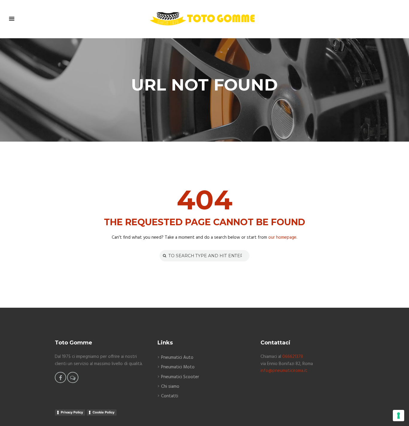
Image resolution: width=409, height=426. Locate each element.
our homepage (282, 237)
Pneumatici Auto (177, 357)
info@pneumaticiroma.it (283, 370)
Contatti (169, 396)
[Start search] (163, 256)
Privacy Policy (72, 412)
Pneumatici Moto (178, 367)
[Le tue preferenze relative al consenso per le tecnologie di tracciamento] (398, 415)
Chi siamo (170, 386)
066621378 (292, 356)
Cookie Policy (103, 412)
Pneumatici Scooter (180, 377)
